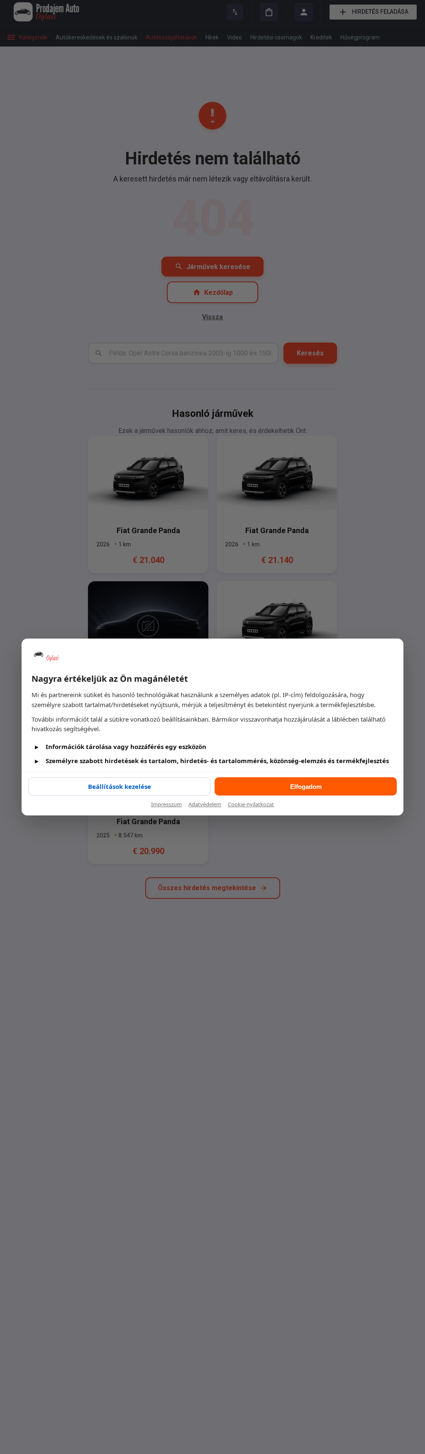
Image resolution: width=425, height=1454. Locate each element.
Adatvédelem (204, 804)
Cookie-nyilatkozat (251, 804)
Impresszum (166, 804)
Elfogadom (306, 786)
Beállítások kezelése (119, 786)
